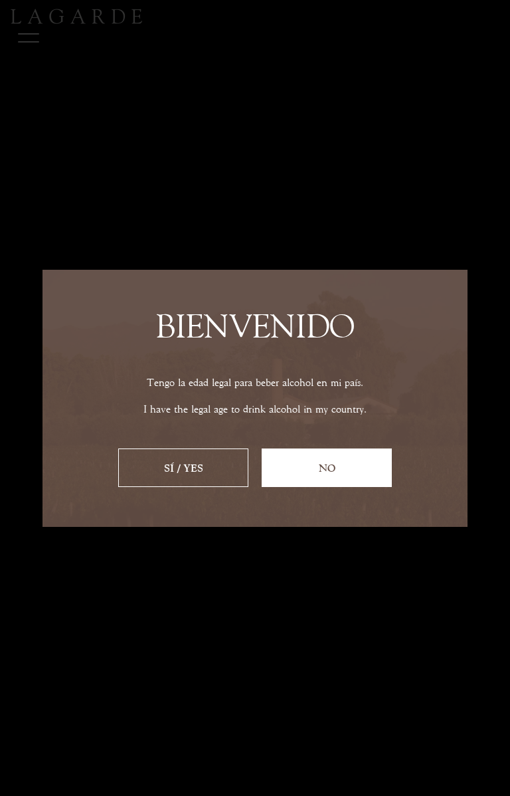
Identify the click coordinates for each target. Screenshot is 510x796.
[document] (255, 398)
